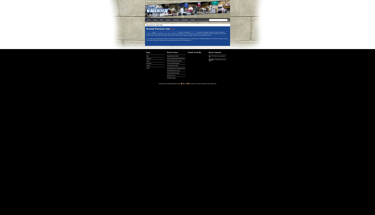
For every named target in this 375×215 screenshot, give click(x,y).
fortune (215, 33)
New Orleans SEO (212, 83)
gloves (220, 33)
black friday (178, 33)
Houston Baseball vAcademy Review (176, 58)
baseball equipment (203, 32)
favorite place (198, 33)
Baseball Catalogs (171, 78)
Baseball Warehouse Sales (158, 28)
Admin (199, 83)
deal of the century (188, 33)
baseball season (214, 32)
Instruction (176, 20)
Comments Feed (193, 83)
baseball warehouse (158, 33)
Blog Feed (185, 83)
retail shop (164, 35)
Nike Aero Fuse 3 (171, 75)
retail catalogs (155, 35)
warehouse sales (206, 35)
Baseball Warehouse (185, 32)
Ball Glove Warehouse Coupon (174, 60)
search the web (188, 35)
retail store (171, 35)
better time (171, 33)
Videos (193, 20)
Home (148, 20)
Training (168, 20)
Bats (161, 20)
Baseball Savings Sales (172, 65)
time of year (196, 35)
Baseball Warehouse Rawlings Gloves (176, 68)
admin (153, 32)
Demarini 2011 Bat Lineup (173, 73)
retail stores (179, 35)
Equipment (185, 20)
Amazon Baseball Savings (173, 63)
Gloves (155, 20)
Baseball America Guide (172, 56)
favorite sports (208, 33)
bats (166, 33)
